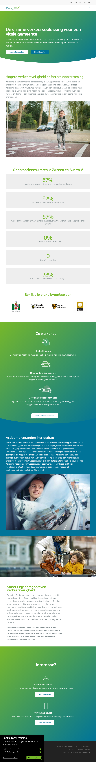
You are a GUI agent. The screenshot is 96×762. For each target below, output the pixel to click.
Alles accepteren (34, 758)
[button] (89, 8)
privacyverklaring (10, 744)
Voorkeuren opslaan (10, 758)
